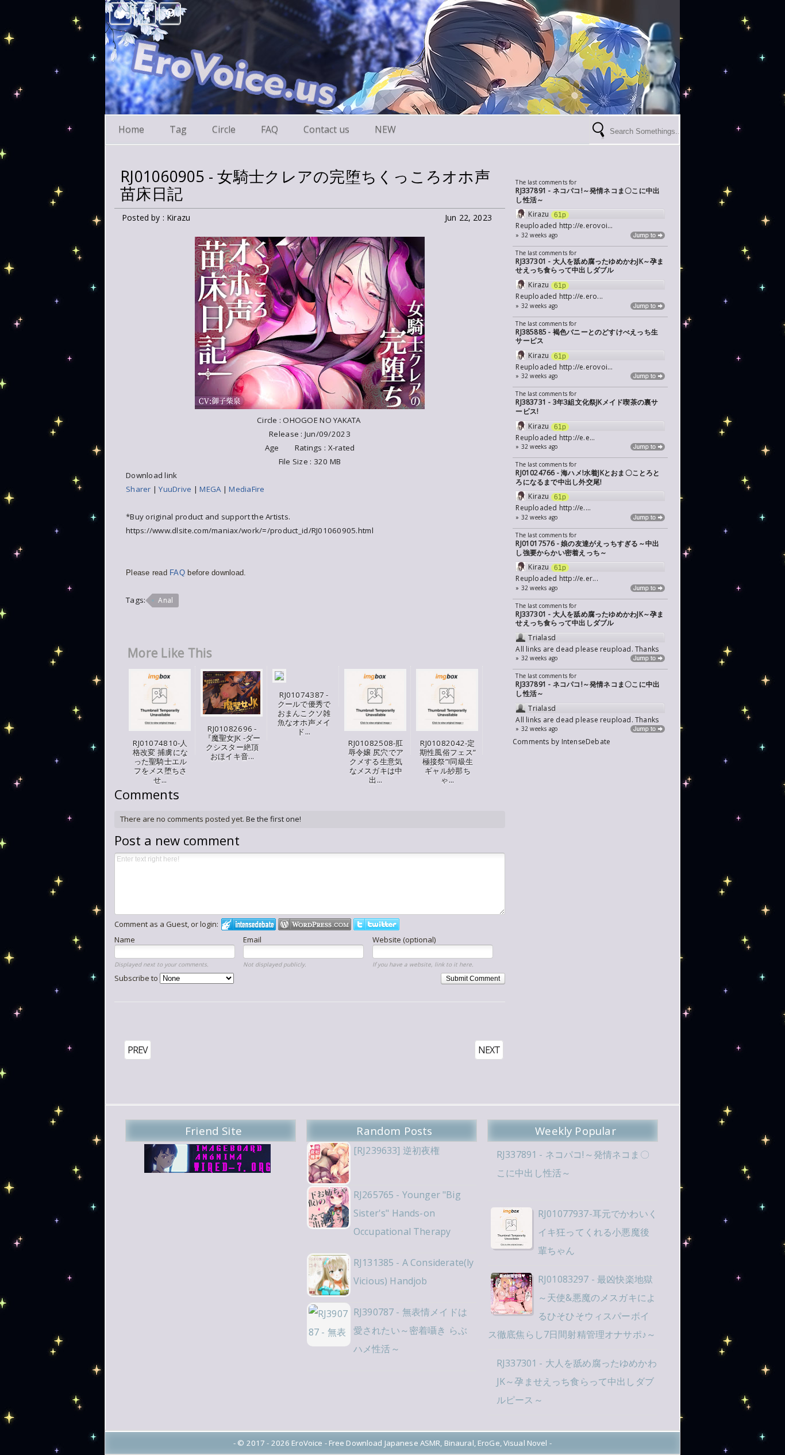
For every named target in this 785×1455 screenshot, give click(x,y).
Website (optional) (404, 939)
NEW (385, 129)
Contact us (326, 129)
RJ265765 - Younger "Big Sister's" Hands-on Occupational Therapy (407, 1213)
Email (252, 939)
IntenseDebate (586, 741)
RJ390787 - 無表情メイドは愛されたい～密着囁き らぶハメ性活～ (410, 1330)
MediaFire (246, 489)
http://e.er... (578, 578)
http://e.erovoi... (586, 225)
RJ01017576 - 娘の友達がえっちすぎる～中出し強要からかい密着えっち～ (587, 548)
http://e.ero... (581, 296)
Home (131, 129)
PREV (138, 1050)
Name (124, 939)
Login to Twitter (376, 924)
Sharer (139, 489)
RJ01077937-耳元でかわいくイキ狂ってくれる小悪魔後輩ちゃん (597, 1232)
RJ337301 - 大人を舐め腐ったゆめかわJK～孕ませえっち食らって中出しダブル (589, 266)
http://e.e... (577, 437)
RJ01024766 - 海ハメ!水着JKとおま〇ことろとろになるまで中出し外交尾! (587, 477)
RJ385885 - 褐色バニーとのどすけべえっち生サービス (586, 336)
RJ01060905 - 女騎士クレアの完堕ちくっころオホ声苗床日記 (305, 185)
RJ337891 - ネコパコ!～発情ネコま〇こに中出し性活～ (587, 195)
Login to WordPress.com (314, 924)
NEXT (489, 1050)
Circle (224, 129)
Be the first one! (273, 819)
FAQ (269, 129)
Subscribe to (137, 978)
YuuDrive (175, 489)
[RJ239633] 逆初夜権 (396, 1150)
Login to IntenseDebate (248, 924)
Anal (165, 600)
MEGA (210, 489)
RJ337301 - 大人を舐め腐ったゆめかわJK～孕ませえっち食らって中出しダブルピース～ (577, 1381)
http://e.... (575, 508)
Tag (178, 129)
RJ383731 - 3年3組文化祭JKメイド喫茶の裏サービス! (586, 406)
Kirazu (538, 214)
